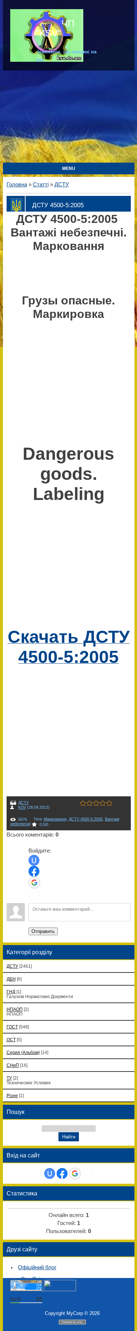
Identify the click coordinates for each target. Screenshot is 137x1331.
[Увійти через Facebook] (33, 871)
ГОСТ (12, 1026)
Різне (12, 1095)
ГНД (11, 991)
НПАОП (15, 1009)
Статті (41, 184)
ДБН (11, 979)
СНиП (13, 1065)
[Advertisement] (68, 117)
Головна (17, 184)
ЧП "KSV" (55, 28)
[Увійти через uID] (33, 860)
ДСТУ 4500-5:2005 (86, 819)
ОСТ (11, 1039)
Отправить (43, 931)
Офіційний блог (37, 1267)
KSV (22, 807)
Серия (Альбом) (23, 1052)
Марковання (55, 819)
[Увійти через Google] (34, 882)
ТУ (9, 1078)
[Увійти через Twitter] (33, 893)
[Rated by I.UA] (60, 1289)
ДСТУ (61, 184)
